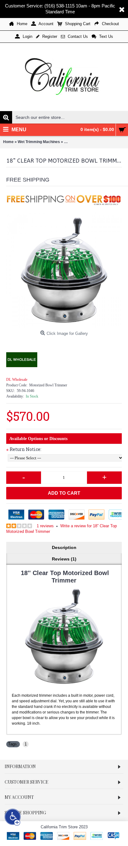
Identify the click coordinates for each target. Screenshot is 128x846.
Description (64, 547)
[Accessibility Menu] (12, 817)
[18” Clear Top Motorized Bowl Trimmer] (64, 270)
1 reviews (45, 526)
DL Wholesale (16, 379)
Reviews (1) (64, 558)
